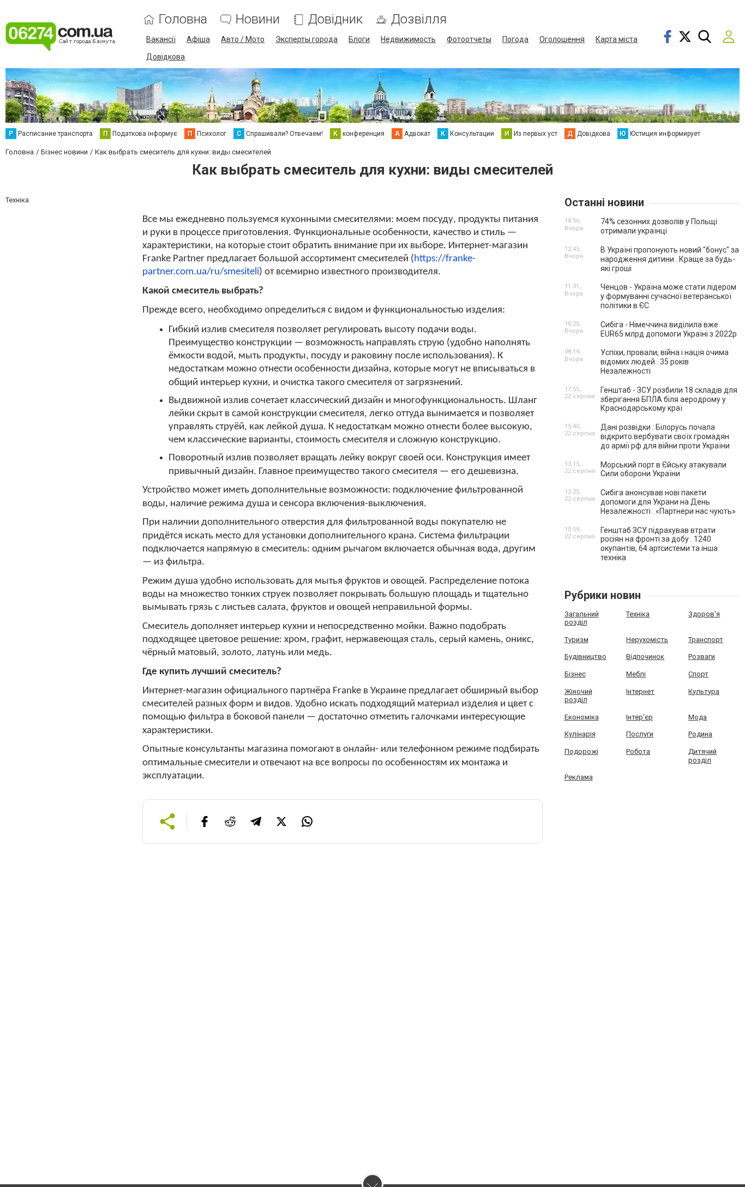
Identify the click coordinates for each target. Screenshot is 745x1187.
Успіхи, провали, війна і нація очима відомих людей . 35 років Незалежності (664, 361)
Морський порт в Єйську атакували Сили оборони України (663, 469)
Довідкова (165, 56)
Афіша (198, 39)
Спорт (698, 674)
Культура (703, 691)
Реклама (578, 777)
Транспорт (705, 640)
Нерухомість (647, 640)
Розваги (701, 656)
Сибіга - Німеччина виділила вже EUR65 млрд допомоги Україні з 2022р (668, 329)
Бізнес (575, 674)
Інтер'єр (639, 717)
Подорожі (581, 751)
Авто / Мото (243, 39)
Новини (258, 19)
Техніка (638, 614)
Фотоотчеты (469, 39)
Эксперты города (306, 39)
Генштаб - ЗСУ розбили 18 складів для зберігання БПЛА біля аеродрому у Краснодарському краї (668, 399)
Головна (183, 19)
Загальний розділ (581, 618)
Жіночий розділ (578, 695)
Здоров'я (704, 614)
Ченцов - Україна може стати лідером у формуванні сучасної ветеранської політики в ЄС (668, 296)
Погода (515, 39)
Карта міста (617, 39)
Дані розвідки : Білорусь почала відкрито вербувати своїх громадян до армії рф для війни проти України (665, 436)
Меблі (636, 674)
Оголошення (562, 39)
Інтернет (640, 691)
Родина (700, 734)
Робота (638, 751)
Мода (697, 717)
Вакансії (161, 39)
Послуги (639, 734)
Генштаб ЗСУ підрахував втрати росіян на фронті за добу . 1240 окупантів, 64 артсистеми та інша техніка (659, 544)
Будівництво (585, 656)
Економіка (581, 717)
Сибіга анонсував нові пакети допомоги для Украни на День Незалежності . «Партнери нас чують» (668, 501)
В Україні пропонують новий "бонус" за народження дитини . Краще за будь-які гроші (669, 259)
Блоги (359, 39)
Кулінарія (580, 734)
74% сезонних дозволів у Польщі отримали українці (658, 226)
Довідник (335, 19)
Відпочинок (645, 656)
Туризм (576, 640)
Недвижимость (408, 39)
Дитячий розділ (702, 755)
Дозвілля (419, 19)
